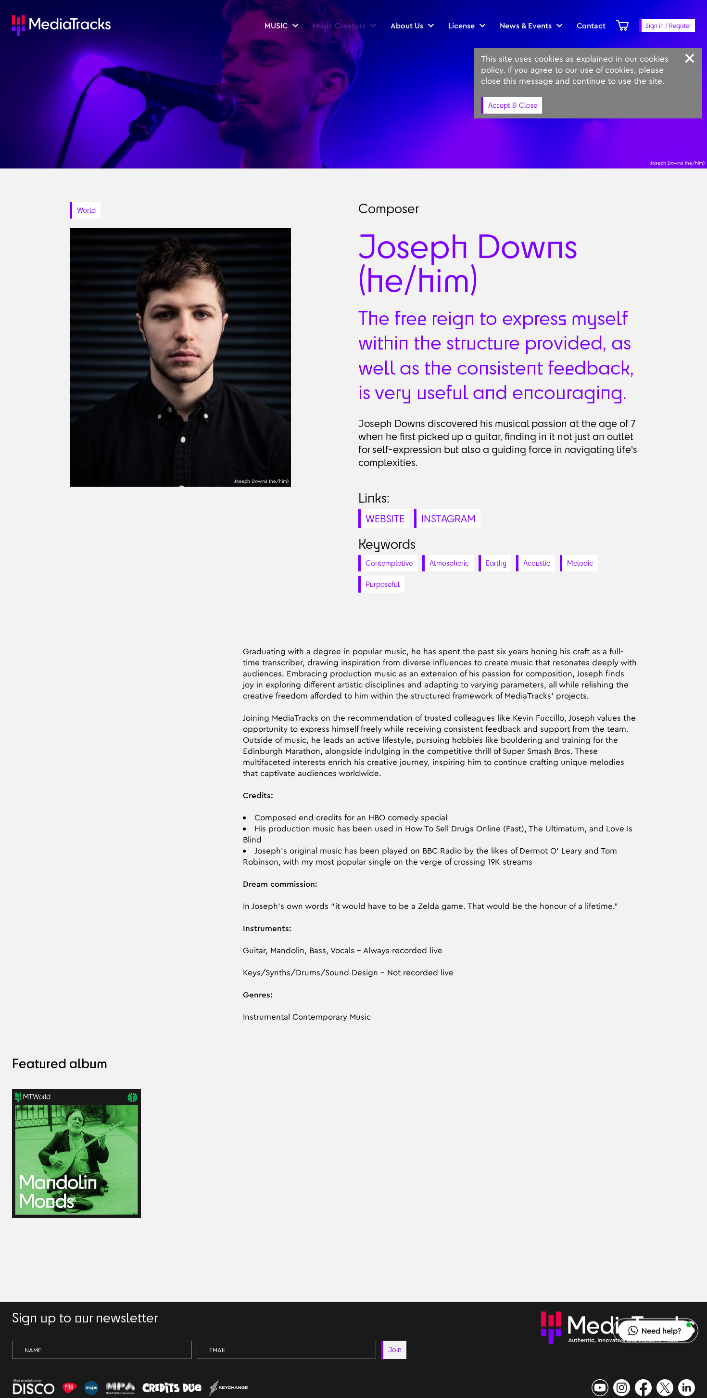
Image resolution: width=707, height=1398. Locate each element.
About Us (407, 25)
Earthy (496, 563)
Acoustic (536, 563)
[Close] (689, 58)
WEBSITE (385, 518)
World (86, 210)
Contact (591, 25)
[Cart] (622, 25)
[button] (655, 1330)
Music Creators (339, 25)
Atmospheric (449, 563)
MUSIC (276, 25)
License (461, 25)
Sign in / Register (668, 25)
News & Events (526, 25)
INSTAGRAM (448, 518)
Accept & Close (512, 105)
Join (395, 1349)
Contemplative (389, 563)
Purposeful (383, 584)
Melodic (580, 563)
